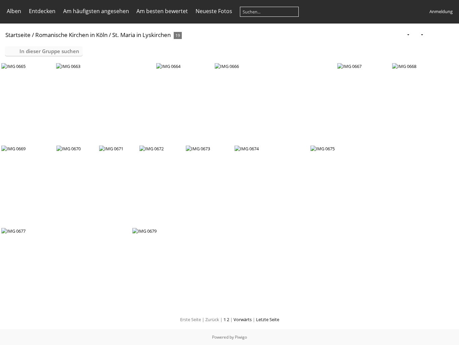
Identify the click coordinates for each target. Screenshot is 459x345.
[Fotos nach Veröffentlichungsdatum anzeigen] (440, 34)
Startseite (18, 35)
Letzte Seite (267, 319)
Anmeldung (441, 11)
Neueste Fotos (214, 11)
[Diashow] (430, 34)
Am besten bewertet (162, 11)
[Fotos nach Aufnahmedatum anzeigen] (451, 34)
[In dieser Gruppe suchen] (390, 34)
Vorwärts (243, 319)
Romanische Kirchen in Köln (71, 35)
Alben (14, 11)
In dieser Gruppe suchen (49, 51)
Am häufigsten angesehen (96, 11)
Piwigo (241, 337)
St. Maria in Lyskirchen (141, 35)
